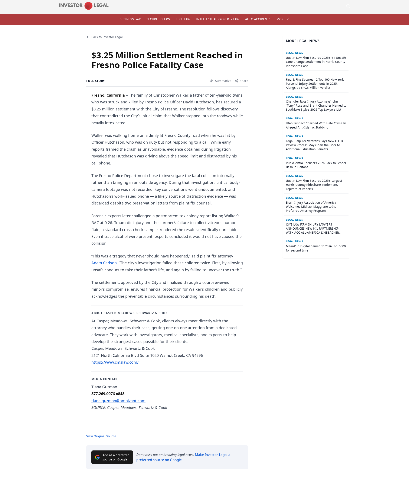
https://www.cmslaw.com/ (115, 362)
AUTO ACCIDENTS (258, 19)
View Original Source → (103, 436)
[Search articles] (348, 6)
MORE (281, 19)
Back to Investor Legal (107, 37)
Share (244, 81)
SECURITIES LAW (158, 19)
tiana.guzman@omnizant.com (118, 400)
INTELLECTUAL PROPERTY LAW (217, 19)
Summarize (223, 81)
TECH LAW (183, 19)
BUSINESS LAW (130, 19)
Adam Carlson (104, 262)
